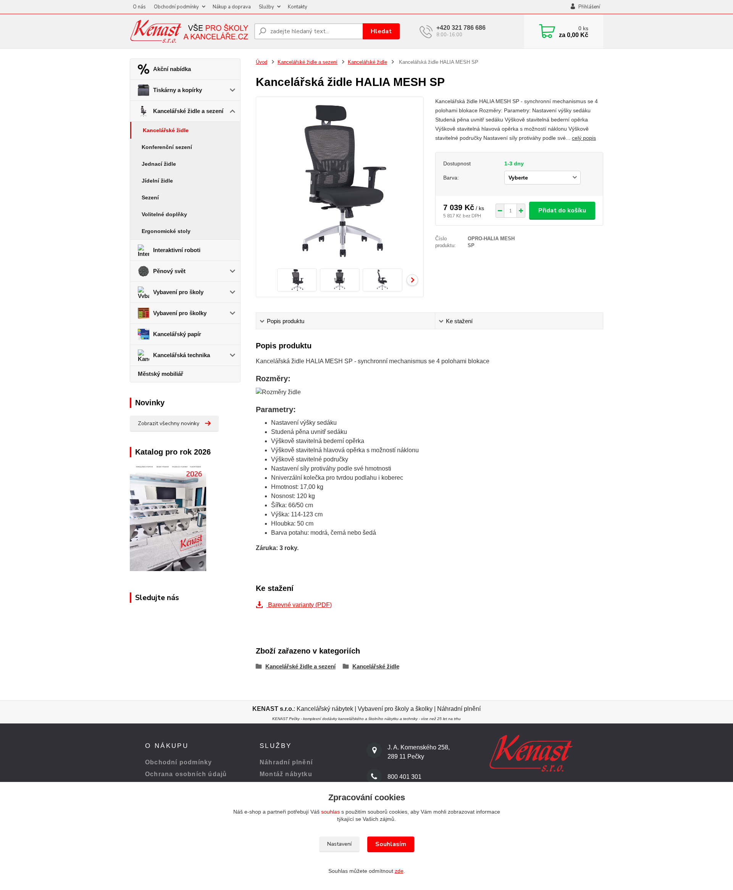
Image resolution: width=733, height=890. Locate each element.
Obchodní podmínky (176, 6)
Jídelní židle (157, 181)
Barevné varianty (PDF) (299, 605)
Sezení (150, 197)
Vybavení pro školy (178, 292)
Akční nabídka (172, 69)
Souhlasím (390, 844)
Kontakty (297, 6)
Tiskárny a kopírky (177, 90)
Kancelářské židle (166, 130)
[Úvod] (189, 31)
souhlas (330, 812)
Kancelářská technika (181, 355)
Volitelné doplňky (164, 214)
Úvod (261, 62)
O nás (139, 6)
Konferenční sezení (167, 147)
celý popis (584, 138)
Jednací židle (159, 164)
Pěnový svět (169, 271)
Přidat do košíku (562, 210)
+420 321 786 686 (461, 27)
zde (399, 871)
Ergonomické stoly (166, 231)
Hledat (381, 31)
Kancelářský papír (177, 334)
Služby (266, 6)
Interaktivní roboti (176, 250)
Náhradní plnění (459, 709)
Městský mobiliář (160, 374)
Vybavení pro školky (180, 313)
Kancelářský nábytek (326, 709)
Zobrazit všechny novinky (168, 423)
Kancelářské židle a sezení (188, 111)
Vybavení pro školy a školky (395, 709)
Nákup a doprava (232, 6)
